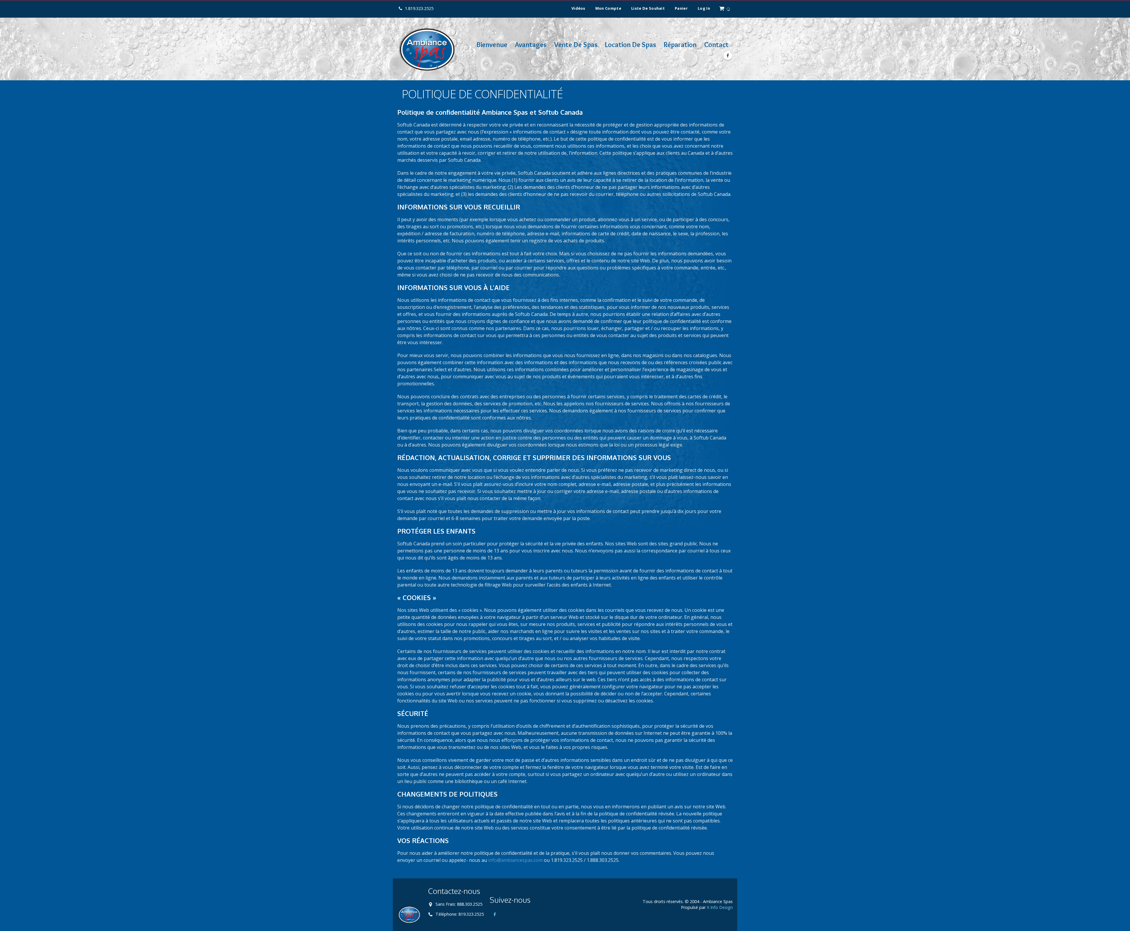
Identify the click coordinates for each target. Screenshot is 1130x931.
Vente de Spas (575, 44)
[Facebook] (727, 55)
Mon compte (608, 8)
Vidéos (578, 8)
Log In (704, 8)
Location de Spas (630, 44)
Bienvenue (491, 44)
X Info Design (720, 907)
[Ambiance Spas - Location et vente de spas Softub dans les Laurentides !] (426, 48)
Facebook (494, 914)
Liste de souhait (648, 8)
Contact (716, 44)
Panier (681, 8)
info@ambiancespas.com (515, 860)
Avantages (530, 44)
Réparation (680, 44)
